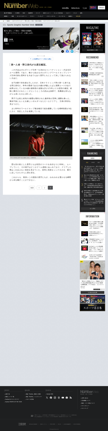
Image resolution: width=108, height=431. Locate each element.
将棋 (13, 16)
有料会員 (101, 7)
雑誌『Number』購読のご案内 (33, 394)
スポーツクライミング (17, 21)
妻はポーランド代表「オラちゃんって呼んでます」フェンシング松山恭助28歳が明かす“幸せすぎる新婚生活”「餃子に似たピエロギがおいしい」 (94, 202)
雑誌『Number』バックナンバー (34, 396)
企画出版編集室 (67, 424)
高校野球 (30, 13)
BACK (32, 188)
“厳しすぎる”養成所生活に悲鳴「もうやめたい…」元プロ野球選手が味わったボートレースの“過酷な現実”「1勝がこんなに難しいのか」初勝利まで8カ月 (94, 177)
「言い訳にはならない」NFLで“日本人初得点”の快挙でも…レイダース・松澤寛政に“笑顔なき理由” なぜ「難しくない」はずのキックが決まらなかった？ (94, 169)
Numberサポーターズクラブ (12, 399)
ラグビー (32, 16)
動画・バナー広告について (88, 403)
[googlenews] (66, 398)
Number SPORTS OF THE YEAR (13, 401)
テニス (75, 13)
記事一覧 (7, 394)
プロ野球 (17, 13)
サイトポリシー (85, 405)
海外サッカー (46, 13)
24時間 (93, 162)
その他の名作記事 (92, 292)
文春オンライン (43, 424)
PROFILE (7, 44)
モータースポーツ (21, 16)
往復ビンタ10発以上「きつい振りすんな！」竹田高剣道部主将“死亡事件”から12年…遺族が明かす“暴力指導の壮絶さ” (93, 185)
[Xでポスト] (62, 52)
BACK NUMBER (39, 24)
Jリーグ (38, 13)
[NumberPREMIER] (93, 7)
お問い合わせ (85, 398)
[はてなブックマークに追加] (72, 52)
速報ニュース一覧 (9, 396)
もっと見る (92, 208)
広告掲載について (86, 400)
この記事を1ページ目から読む (42, 59)
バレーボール (62, 16)
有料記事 (78, 16)
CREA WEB (52, 424)
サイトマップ (85, 408)
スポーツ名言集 (30, 399)
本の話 (59, 424)
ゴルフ (67, 13)
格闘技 (5, 16)
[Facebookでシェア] (67, 52)
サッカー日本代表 (58, 13)
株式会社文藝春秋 (33, 424)
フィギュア (40, 16)
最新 (87, 162)
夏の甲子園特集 (8, 13)
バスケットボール (50, 16)
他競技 (70, 16)
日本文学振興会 (76, 424)
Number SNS (50, 394)
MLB (24, 13)
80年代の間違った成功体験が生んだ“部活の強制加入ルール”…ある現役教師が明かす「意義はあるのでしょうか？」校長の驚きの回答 (94, 193)
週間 (99, 162)
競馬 (81, 13)
